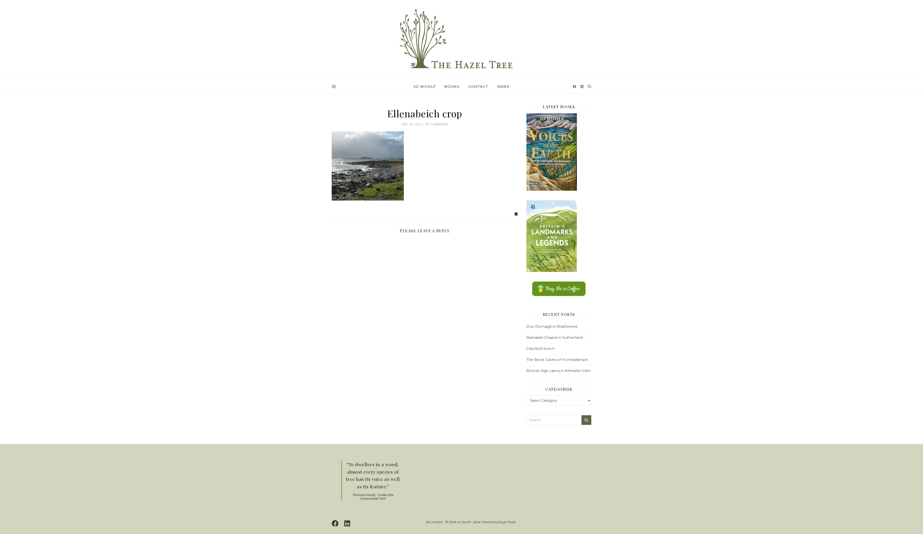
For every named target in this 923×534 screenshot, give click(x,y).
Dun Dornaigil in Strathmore (552, 326)
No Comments (436, 123)
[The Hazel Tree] (461, 40)
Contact (478, 86)
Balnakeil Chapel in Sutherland (554, 337)
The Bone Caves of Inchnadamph (557, 359)
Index (503, 86)
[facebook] (575, 86)
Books (452, 86)
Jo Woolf (424, 86)
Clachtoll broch (540, 348)
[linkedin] (581, 86)
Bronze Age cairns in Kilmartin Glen (558, 370)
